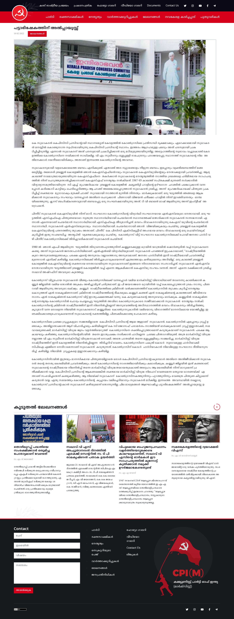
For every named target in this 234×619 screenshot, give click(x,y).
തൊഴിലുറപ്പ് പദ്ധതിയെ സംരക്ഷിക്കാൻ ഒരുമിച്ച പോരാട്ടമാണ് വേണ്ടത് (32, 450)
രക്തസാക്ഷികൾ (71, 17)
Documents (154, 5)
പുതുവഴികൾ (210, 17)
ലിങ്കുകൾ (132, 554)
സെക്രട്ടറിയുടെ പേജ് (101, 552)
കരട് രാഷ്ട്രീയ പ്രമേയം (54, 5)
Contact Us (172, 5)
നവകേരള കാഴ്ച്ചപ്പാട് (180, 17)
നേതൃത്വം (95, 17)
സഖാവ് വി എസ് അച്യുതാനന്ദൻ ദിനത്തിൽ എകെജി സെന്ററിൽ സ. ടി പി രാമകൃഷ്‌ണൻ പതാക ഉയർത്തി (90, 452)
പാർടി (50, 17)
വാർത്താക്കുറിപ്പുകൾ (122, 17)
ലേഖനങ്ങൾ (151, 17)
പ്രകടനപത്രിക (83, 5)
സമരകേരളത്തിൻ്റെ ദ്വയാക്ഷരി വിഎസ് (194, 449)
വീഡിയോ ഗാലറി (131, 5)
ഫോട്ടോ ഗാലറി (106, 5)
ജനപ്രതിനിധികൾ (103, 575)
